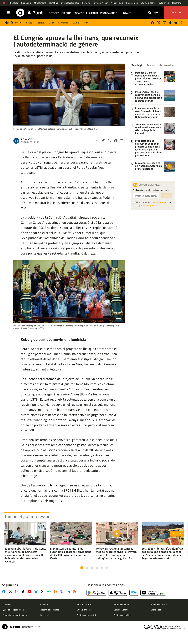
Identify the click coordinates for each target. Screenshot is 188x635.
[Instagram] (164, 22)
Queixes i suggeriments (13, 610)
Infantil (127, 13)
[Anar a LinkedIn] (69, 591)
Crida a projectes (84, 610)
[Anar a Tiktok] (24, 591)
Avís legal (44, 615)
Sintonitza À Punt (122, 604)
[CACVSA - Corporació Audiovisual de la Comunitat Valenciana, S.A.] (164, 626)
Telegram (176, 3)
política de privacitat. (149, 205)
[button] (81, 567)
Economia (63, 22)
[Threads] (182, 22)
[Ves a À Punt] (29, 13)
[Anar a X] (11, 591)
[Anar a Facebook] (4, 591)
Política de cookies (122, 615)
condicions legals (159, 202)
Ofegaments (40, 3)
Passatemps (132, 3)
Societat (41, 22)
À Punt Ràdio (117, 3)
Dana (51, 22)
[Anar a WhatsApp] (49, 591)
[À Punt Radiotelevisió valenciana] (17, 626)
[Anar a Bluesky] (37, 591)
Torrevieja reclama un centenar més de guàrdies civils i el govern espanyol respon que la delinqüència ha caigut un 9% (116, 553)
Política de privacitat (86, 615)
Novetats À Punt (100, 3)
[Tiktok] (170, 22)
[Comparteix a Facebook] (116, 141)
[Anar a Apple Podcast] (62, 591)
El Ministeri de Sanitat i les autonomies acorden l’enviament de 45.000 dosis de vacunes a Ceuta (70, 553)
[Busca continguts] (149, 13)
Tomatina (53, 3)
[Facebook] (152, 22)
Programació (108, 13)
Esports (66, 13)
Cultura (75, 22)
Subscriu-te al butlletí (49, 610)
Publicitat (44, 604)
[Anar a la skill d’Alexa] (133, 593)
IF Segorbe (13, 3)
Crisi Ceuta (26, 3)
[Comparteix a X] (110, 141)
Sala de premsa (84, 604)
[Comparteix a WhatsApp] (104, 141)
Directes (176, 12)
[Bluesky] (176, 22)
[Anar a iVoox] (56, 591)
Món (86, 22)
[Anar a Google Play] (96, 593)
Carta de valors (121, 610)
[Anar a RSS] (75, 591)
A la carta (92, 13)
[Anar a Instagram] (17, 591)
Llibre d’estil (156, 610)
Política (28, 22)
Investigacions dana (70, 3)
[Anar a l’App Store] (118, 593)
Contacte (7, 604)
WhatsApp (164, 3)
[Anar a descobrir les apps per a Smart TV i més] (153, 593)
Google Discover (148, 3)
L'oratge (86, 3)
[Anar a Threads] (43, 591)
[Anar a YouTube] (30, 591)
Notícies (54, 13)
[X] (158, 22)
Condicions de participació (15, 615)
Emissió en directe (159, 604)
